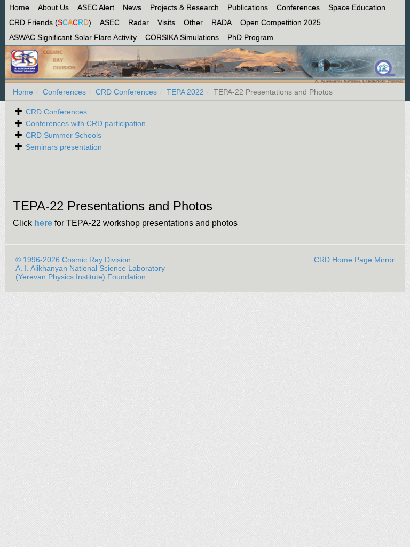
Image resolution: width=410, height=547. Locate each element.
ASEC (110, 22)
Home (19, 7)
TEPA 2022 (185, 92)
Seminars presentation (64, 147)
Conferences (298, 7)
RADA (221, 22)
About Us (53, 7)
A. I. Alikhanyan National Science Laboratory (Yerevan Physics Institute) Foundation (90, 272)
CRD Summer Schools (63, 135)
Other (193, 22)
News (132, 7)
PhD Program (250, 37)
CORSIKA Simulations (182, 37)
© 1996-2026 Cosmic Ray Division (73, 259)
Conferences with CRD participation (86, 123)
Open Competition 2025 (280, 22)
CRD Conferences (126, 92)
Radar (138, 22)
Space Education (356, 7)
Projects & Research (184, 7)
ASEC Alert (95, 7)
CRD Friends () (50, 22)
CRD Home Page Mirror (354, 259)
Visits (166, 22)
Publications (247, 7)
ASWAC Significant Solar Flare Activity (73, 37)
